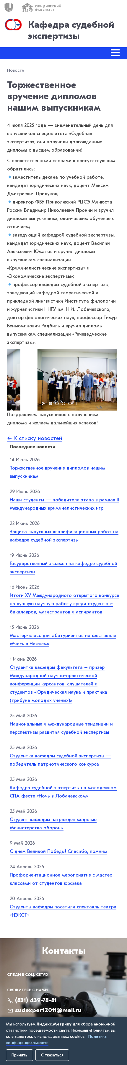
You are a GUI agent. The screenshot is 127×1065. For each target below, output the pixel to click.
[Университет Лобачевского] (8, 7)
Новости (15, 70)
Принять (19, 1055)
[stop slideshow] (76, 403)
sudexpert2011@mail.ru (48, 1010)
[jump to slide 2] (57, 403)
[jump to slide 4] (70, 403)
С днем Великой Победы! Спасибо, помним (58, 851)
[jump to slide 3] (63, 403)
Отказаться (52, 1055)
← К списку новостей (34, 438)
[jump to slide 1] (50, 403)
